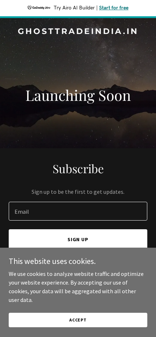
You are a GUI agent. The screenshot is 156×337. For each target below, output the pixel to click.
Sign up (78, 239)
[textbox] (78, 211)
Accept (78, 320)
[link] (78, 31)
